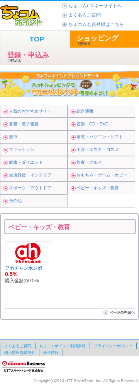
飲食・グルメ (89, 162)
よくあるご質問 (84, 15)
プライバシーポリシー (113, 346)
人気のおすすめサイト (30, 111)
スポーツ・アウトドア (30, 187)
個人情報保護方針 (19, 352)
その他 (15, 200)
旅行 (13, 136)
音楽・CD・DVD (92, 124)
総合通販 (84, 111)
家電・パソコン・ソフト (99, 136)
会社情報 (51, 352)
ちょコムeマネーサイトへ (95, 6)
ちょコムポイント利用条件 (62, 346)
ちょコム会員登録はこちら (96, 24)
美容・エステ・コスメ (97, 149)
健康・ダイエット (26, 162)
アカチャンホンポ (23, 268)
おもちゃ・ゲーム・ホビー (101, 175)
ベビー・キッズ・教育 (97, 187)
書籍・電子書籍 (24, 124)
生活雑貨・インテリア (30, 175)
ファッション (21, 149)
